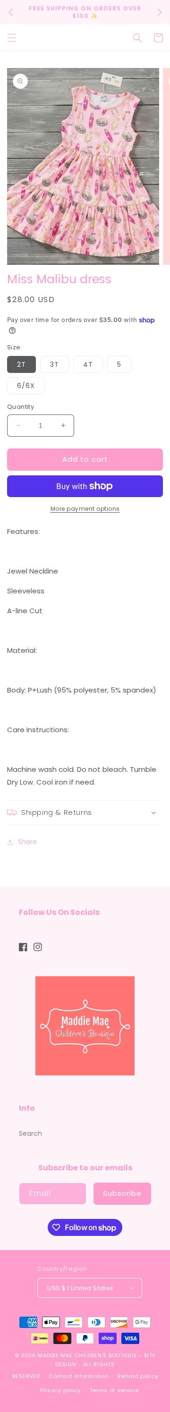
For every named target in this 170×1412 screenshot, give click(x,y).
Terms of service (114, 1390)
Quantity (20, 406)
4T (88, 364)
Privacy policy (60, 1390)
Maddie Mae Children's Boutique (88, 1355)
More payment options (85, 509)
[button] (11, 37)
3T (54, 364)
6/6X (26, 385)
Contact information (79, 1376)
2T (21, 364)
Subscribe (122, 1193)
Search (30, 1133)
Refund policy (138, 1376)
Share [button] (27, 841)
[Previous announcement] (10, 12)
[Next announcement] (159, 12)
